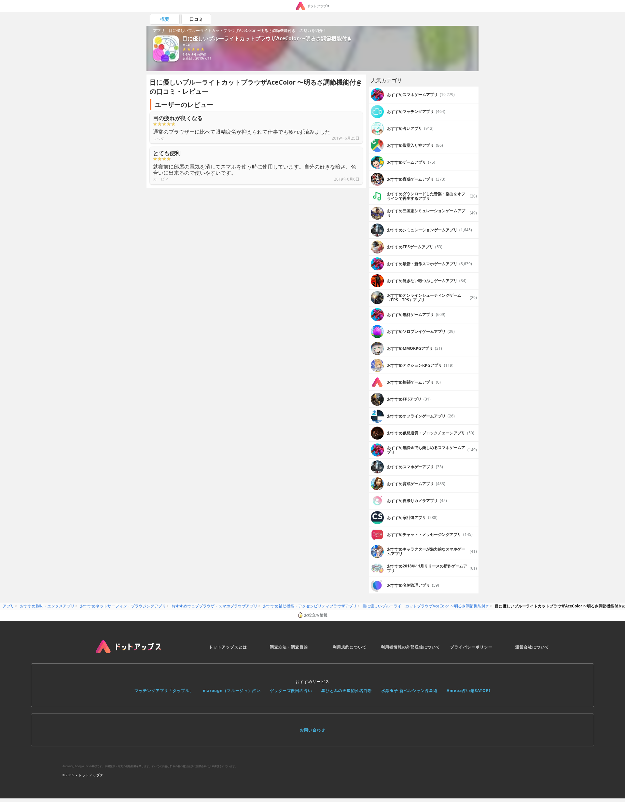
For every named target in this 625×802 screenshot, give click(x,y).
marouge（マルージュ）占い (232, 690)
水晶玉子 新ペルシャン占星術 (409, 690)
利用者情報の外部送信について (410, 647)
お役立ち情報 (315, 615)
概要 (164, 19)
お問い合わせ (312, 730)
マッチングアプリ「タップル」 (164, 690)
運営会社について (532, 647)
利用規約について (350, 647)
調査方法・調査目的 (289, 647)
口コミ (196, 19)
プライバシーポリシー (471, 647)
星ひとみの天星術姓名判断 (346, 690)
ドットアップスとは (228, 647)
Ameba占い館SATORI (469, 690)
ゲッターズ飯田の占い (291, 690)
